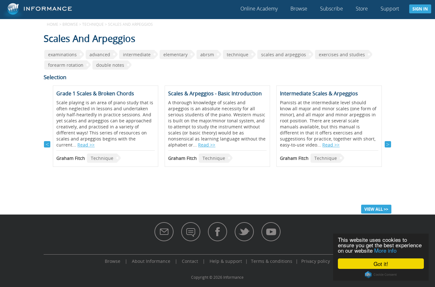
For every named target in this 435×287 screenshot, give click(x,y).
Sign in (420, 9)
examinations (62, 54)
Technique (93, 24)
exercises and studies (342, 54)
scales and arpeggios (283, 54)
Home (52, 24)
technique (237, 54)
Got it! (381, 264)
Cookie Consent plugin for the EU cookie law (381, 274)
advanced (99, 54)
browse (70, 24)
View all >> (376, 209)
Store (362, 8)
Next (388, 144)
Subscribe (331, 8)
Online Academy (259, 8)
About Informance (151, 261)
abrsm (207, 54)
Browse (298, 8)
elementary (175, 54)
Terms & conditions (271, 261)
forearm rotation (65, 65)
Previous (47, 144)
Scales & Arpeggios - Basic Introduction (215, 93)
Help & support (226, 261)
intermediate (137, 54)
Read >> (86, 145)
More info (385, 250)
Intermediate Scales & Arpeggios (319, 93)
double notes (110, 65)
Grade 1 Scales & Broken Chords (95, 93)
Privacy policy (315, 261)
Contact (190, 261)
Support (390, 8)
